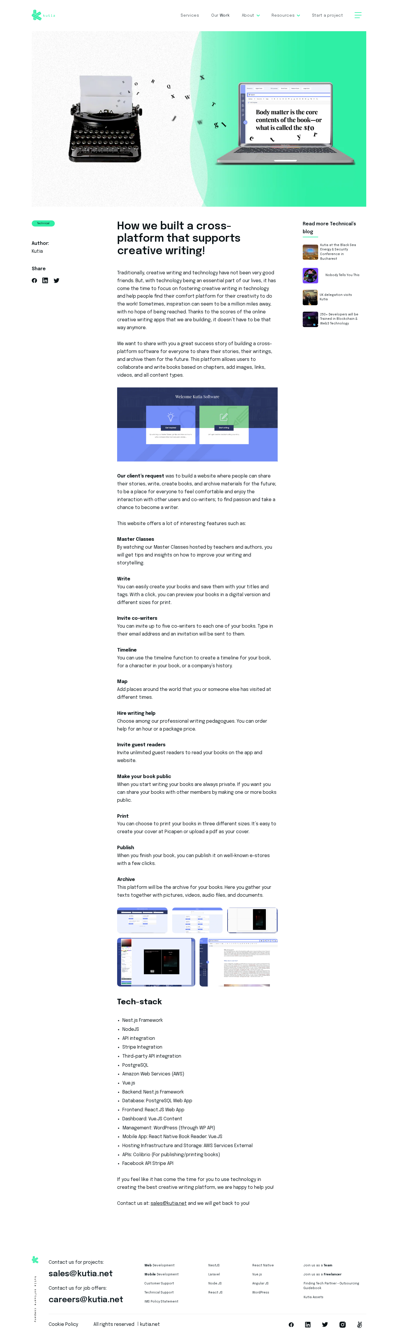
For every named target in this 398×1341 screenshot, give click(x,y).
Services (190, 15)
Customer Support (159, 1283)
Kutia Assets (313, 1297)
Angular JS (260, 1283)
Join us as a (318, 1265)
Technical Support (159, 1292)
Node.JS (215, 1283)
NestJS (214, 1265)
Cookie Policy (63, 1324)
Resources (283, 15)
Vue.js (257, 1274)
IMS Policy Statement (161, 1301)
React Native (263, 1265)
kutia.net (150, 1324)
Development (160, 1265)
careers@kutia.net (86, 1300)
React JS (215, 1292)
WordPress (260, 1292)
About (248, 15)
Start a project (327, 15)
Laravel (214, 1274)
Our (220, 15)
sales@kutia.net (169, 1203)
